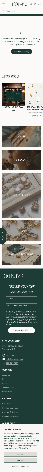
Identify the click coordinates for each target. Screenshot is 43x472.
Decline (20, 460)
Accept (20, 454)
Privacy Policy (25, 448)
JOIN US (28, 241)
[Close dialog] (41, 223)
